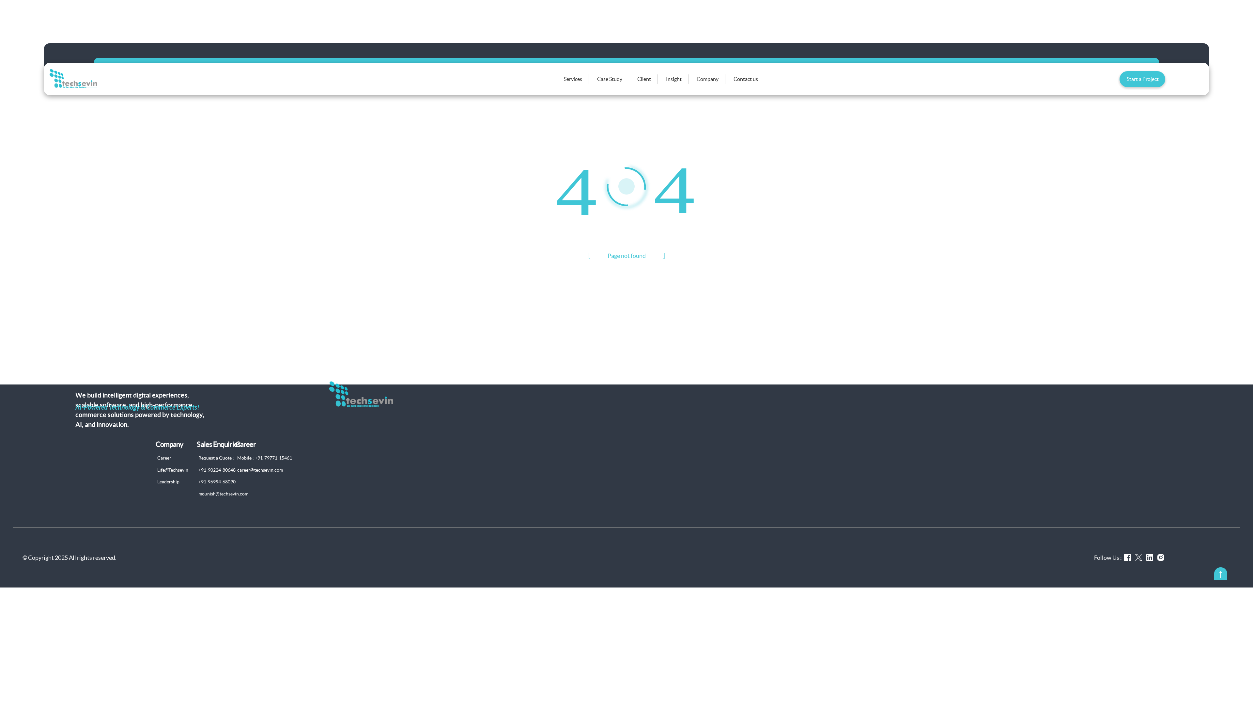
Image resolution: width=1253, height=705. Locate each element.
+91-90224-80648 (217, 470)
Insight (674, 79)
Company (708, 79)
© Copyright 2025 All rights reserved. (69, 557)
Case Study (609, 79)
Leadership (168, 481)
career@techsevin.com (260, 470)
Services (573, 79)
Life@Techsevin (172, 470)
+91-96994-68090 (217, 481)
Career (164, 458)
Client (644, 79)
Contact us (746, 79)
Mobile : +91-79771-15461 (264, 458)
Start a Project (1143, 79)
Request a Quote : (216, 458)
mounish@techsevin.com (223, 493)
